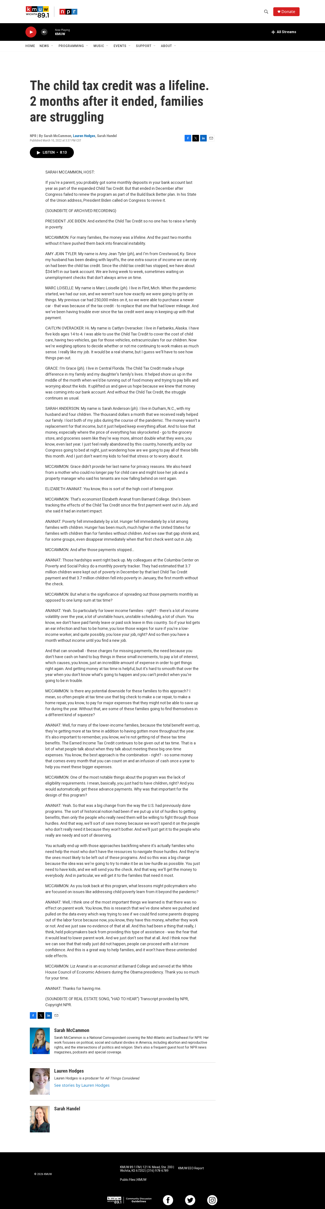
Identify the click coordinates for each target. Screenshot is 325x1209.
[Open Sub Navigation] (52, 46)
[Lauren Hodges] (40, 1081)
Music (99, 46)
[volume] (44, 32)
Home (30, 46)
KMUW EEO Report (191, 1168)
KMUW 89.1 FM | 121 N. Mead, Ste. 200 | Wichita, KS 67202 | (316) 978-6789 (147, 1169)
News (44, 46)
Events (120, 46)
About (166, 46)
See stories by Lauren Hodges (82, 1085)
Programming (71, 46)
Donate (288, 11)
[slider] (51, 32)
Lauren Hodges (84, 136)
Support (143, 46)
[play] (30, 32)
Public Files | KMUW (133, 1179)
